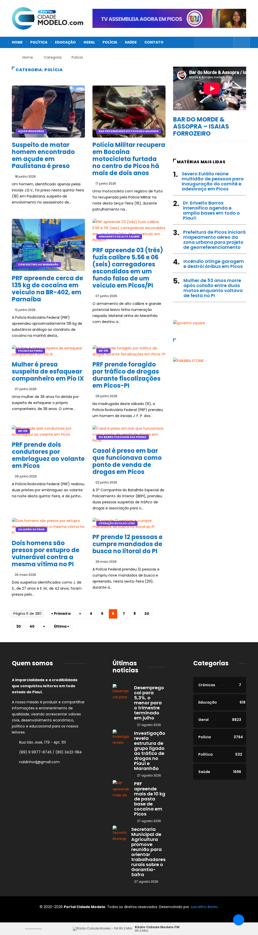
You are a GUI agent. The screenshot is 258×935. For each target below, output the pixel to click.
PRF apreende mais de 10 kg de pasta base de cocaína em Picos (149, 799)
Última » (61, 626)
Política (38, 42)
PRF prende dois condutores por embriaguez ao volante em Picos (48, 455)
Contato (154, 42)
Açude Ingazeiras (31, 131)
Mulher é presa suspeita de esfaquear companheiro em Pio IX (48, 371)
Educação (65, 42)
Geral (89, 42)
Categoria (52, 57)
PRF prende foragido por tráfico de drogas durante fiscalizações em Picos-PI (126, 375)
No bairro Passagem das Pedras (122, 437)
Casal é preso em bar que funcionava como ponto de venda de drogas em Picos (127, 461)
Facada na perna (30, 351)
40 (32, 626)
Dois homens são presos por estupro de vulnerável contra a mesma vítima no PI (45, 553)
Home (17, 42)
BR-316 (103, 351)
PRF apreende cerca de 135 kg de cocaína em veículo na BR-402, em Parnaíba (47, 288)
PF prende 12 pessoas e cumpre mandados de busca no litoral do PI (127, 544)
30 (18, 626)
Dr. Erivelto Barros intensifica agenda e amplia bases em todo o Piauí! (211, 210)
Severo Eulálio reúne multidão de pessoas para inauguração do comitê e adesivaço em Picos (213, 181)
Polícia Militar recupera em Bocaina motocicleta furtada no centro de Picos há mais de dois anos (128, 159)
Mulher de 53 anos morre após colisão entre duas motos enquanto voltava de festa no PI (213, 288)
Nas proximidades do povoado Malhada (128, 131)
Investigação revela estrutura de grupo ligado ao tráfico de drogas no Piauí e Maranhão (149, 750)
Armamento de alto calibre (119, 236)
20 (146, 613)
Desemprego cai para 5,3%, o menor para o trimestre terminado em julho (149, 702)
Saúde (131, 42)
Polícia (110, 42)
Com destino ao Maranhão (38, 264)
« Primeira (61, 613)
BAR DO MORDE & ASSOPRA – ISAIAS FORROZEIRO (201, 126)
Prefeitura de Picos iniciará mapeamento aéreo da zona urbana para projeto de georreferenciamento (214, 239)
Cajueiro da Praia (31, 529)
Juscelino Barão (204, 906)
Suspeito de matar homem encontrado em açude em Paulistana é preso (43, 155)
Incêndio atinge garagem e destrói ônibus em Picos (213, 263)
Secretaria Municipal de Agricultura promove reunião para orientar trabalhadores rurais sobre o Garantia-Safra (148, 852)
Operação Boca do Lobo (117, 523)
